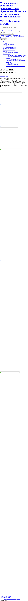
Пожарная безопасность (12, 64)
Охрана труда (9, 63)
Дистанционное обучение (9, 47)
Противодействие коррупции (10, 52)
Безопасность (6, 54)
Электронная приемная (9, 50)
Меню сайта (3, 39)
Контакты (5, 51)
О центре (5, 42)
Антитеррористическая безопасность (15, 66)
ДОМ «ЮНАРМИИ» (8, 44)
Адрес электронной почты (10, 48)
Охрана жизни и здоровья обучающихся (16, 55)
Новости (5, 43)
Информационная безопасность (14, 59)
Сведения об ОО (6, 31)
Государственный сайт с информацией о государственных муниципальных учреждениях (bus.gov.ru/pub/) (12, 36)
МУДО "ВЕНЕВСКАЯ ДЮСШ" (12, 599)
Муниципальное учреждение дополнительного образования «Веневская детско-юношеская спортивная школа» (13, 10)
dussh (7, 76)
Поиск (13, 31)
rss (0, 31)
